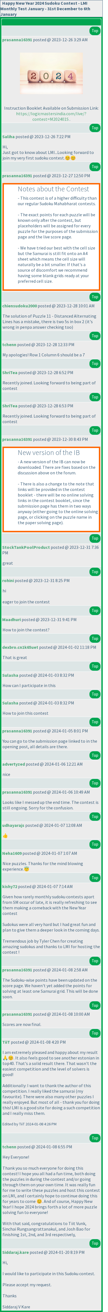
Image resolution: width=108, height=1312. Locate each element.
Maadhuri (11, 619)
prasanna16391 (17, 39)
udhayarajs (13, 825)
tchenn (9, 344)
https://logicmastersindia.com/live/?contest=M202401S (51, 116)
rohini (8, 580)
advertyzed (13, 764)
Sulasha (10, 675)
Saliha (8, 136)
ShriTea (9, 372)
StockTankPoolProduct (26, 547)
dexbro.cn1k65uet (20, 647)
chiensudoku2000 (19, 305)
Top (95, 30)
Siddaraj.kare (15, 1252)
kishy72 (9, 886)
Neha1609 (12, 853)
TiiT (6, 1042)
